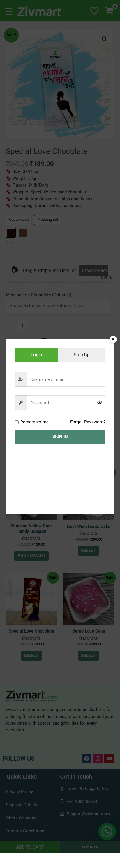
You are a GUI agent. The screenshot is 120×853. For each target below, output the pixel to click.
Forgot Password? (87, 422)
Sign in (60, 436)
